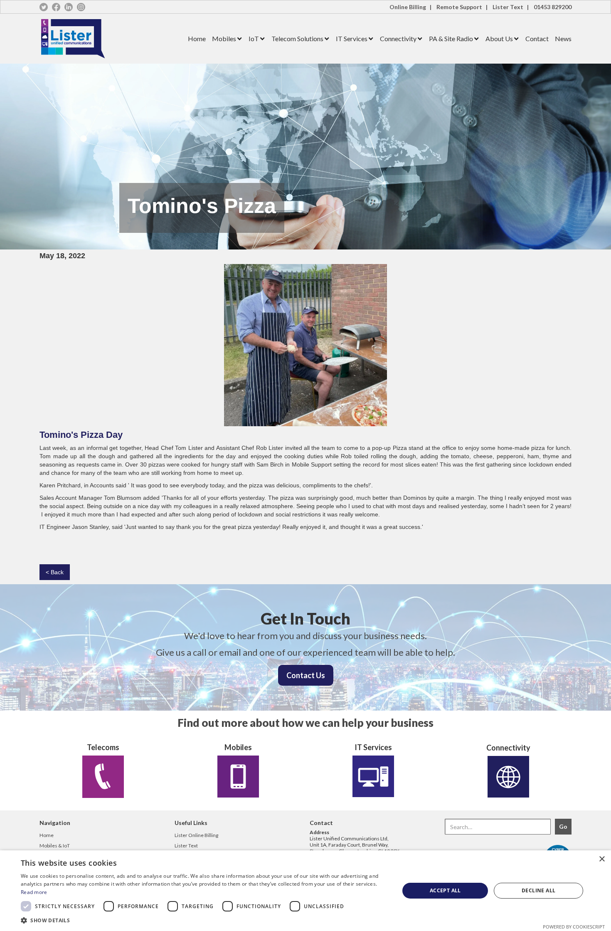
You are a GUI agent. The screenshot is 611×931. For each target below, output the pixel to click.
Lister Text (186, 845)
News (563, 38)
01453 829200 (553, 6)
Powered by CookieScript (574, 927)
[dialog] (305, 890)
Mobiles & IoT (54, 845)
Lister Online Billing (196, 835)
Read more (34, 892)
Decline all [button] (538, 890)
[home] (110, 39)
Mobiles (224, 38)
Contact (537, 38)
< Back (55, 572)
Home (197, 38)
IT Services (351, 38)
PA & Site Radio (451, 38)
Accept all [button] (445, 890)
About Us (499, 38)
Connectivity (398, 38)
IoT (254, 38)
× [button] (602, 859)
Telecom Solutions (297, 38)
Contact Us (305, 675)
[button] (224, 39)
